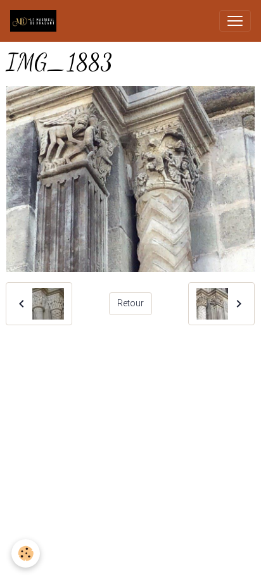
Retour (130, 303)
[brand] (35, 21)
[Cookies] (25, 553)
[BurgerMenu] (235, 21)
